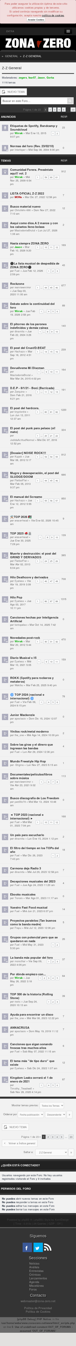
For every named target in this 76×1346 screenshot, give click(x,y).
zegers (23, 77)
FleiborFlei (21, 480)
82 (57, 412)
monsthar (20, 961)
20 (46, 435)
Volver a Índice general (22, 1143)
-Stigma (19, 765)
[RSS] (47, 1247)
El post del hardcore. (24, 408)
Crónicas (35, 1274)
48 (57, 581)
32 (57, 641)
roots (17, 1001)
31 (51, 641)
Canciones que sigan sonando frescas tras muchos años (31, 1046)
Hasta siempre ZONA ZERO (29, 243)
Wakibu (19, 685)
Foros (33, 1289)
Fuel (17, 271)
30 (46, 641)
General (11, 56)
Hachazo (20, 351)
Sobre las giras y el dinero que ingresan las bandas (31, 746)
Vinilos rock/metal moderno (29, 731)
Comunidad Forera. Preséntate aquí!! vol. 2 (31, 171)
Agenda (34, 1282)
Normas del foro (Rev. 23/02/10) (32, 146)
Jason (41, 77)
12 (57, 247)
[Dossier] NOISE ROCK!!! (28, 453)
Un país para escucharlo (27, 835)
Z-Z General (32, 56)
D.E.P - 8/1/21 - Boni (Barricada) (32, 388)
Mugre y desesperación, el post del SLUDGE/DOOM (34, 475)
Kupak (18, 456)
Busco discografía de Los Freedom (34, 798)
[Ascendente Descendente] (59, 1114)
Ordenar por (10, 1114)
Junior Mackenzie (22, 715)
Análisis (34, 1267)
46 (57, 287)
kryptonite (20, 411)
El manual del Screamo (26, 497)
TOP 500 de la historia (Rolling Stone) (31, 996)
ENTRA (9, 31)
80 (46, 412)
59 (46, 177)
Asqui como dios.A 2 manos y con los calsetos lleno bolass (34, 225)
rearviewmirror (23, 287)
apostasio (20, 718)
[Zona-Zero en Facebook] (27, 1247)
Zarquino (20, 391)
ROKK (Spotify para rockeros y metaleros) (32, 680)
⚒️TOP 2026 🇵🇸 (21, 517)
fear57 (32, 77)
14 (46, 351)
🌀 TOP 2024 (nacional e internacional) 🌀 (27, 696)
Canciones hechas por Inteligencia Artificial (34, 619)
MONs (18, 197)
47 (51, 581)
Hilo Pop (16, 597)
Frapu (18, 928)
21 (51, 435)
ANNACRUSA (19, 1027)
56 (51, 500)
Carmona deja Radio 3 (25, 868)
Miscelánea (36, 1286)
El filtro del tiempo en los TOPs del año (34, 850)
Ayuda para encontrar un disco (31, 1014)
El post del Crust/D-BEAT (28, 348)
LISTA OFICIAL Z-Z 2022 (27, 193)
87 (51, 601)
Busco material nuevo (25, 206)
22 (57, 435)
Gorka (50, 77)
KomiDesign (62, 1219)
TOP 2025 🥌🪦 (21, 533)
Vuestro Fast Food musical (29, 907)
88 (57, 601)
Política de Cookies (38, 1311)
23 (73, 109)
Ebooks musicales (23, 894)
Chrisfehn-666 (23, 210)
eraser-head (21, 520)
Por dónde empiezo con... (28, 974)
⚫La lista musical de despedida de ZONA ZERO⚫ (34, 265)
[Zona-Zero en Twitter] (38, 1247)
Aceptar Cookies (36, 19)
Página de (32, 109)
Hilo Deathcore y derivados (29, 577)
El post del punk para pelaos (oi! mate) (32, 430)
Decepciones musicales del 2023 (32, 881)
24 (46, 561)
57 (57, 500)
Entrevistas (36, 1271)
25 (51, 561)
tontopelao (21, 625)
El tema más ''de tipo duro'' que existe (32, 1063)
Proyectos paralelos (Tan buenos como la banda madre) (33, 922)
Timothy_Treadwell (21, 1088)
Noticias (34, 1263)
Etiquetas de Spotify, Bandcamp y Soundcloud (33, 128)
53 (46, 456)
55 (57, 456)
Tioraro (19, 898)
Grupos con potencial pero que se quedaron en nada (34, 939)
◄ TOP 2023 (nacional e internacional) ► (26, 816)
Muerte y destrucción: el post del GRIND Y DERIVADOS (33, 555)
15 (51, 351)
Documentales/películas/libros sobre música (31, 776)
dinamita (20, 331)
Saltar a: (29, 1152)
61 (57, 177)
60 (51, 177)
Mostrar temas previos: (26, 1105)
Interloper (20, 149)
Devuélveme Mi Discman (27, 368)
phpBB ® (27, 1219)
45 (51, 287)
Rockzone (17, 283)
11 (51, 247)
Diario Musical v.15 (23, 658)
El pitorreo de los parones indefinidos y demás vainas (29, 326)
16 (57, 351)
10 (46, 247)
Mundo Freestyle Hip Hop (28, 761)
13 (57, 391)
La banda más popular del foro (31, 957)
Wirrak (19, 133)
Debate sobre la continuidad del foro (32, 306)
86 (46, 601)
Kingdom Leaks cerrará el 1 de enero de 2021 (31, 1079)
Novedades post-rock (25, 637)
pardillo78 (20, 802)
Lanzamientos (38, 1278)
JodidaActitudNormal (22, 440)
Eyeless (19, 581)
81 (51, 412)
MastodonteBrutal (25, 230)
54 (51, 456)
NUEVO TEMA (16, 92)
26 (57, 561)
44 (46, 287)
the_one (19, 735)
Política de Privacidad (38, 1308)
